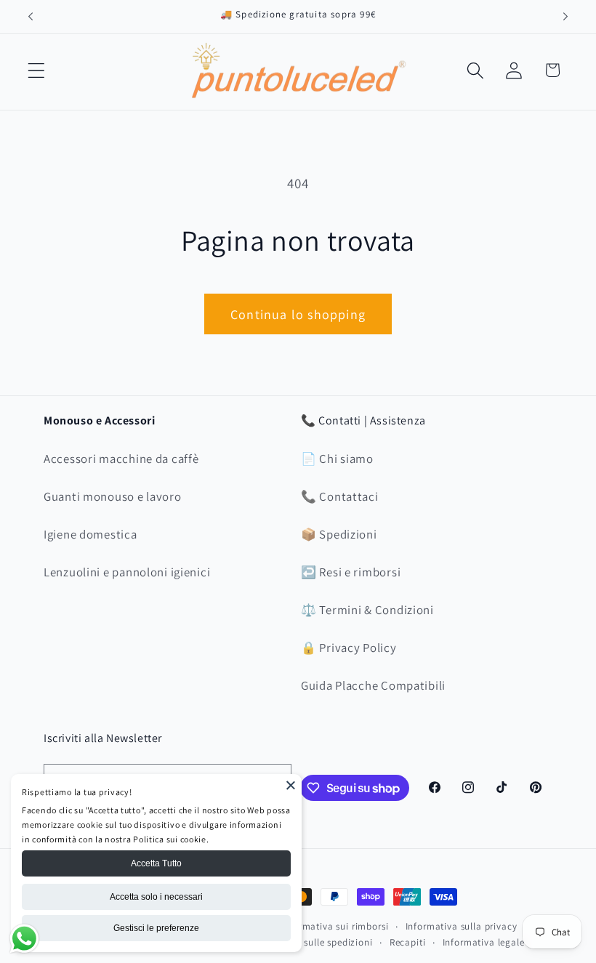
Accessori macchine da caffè (121, 459)
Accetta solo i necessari (156, 897)
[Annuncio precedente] (31, 17)
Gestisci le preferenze (156, 928)
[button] (36, 70)
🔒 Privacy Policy (349, 648)
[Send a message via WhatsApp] (24, 939)
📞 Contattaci (340, 496)
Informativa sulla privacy (462, 926)
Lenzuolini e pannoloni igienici (127, 572)
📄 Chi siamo (337, 459)
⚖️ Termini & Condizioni (367, 610)
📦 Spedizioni (339, 534)
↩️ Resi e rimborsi (350, 572)
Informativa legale (484, 942)
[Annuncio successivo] (565, 17)
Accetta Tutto (156, 863)
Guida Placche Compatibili (373, 685)
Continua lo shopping (298, 314)
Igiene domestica (90, 534)
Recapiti (408, 942)
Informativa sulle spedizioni (311, 942)
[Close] (291, 785)
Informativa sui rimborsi (334, 926)
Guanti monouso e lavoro (113, 496)
